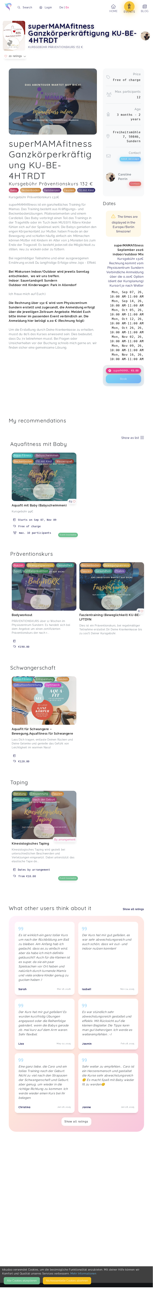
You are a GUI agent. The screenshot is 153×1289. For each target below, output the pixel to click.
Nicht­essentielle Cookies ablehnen (67, 1280)
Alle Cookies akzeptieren (22, 1280)
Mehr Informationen (83, 1273)
